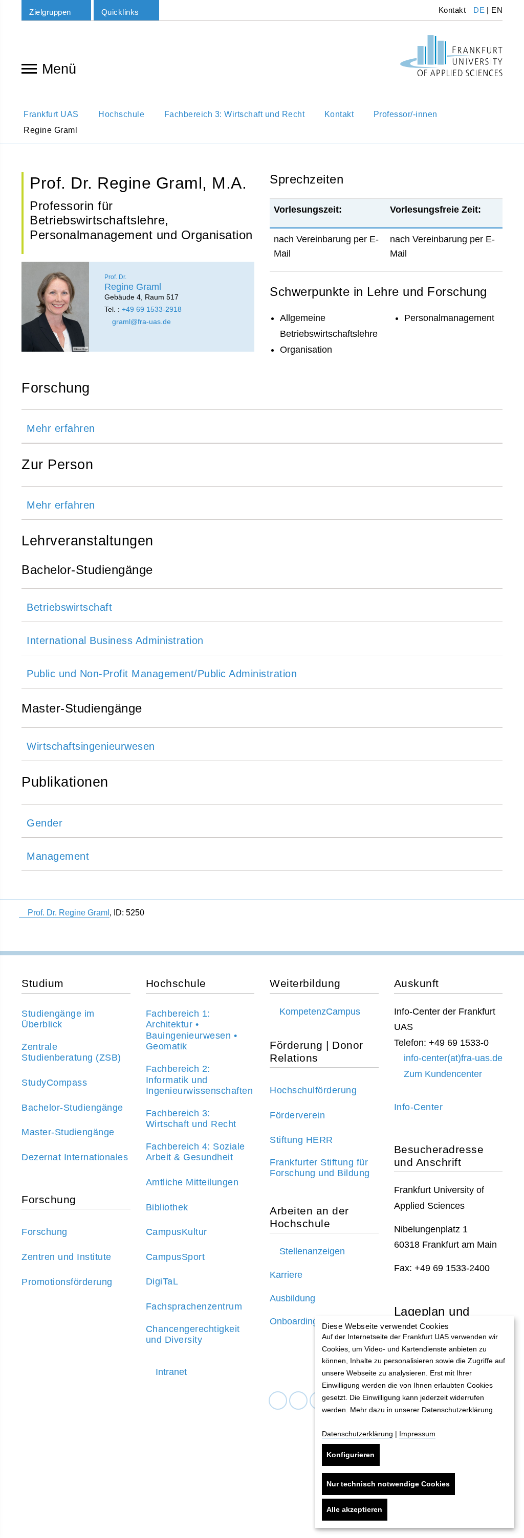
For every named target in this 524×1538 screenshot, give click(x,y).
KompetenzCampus (319, 1011)
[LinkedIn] (298, 1401)
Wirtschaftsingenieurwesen (91, 746)
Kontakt (451, 10)
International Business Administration (115, 640)
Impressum (417, 1434)
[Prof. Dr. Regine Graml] (55, 307)
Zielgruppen (50, 12)
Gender (44, 823)
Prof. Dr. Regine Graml (69, 912)
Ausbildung (292, 1298)
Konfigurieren (350, 1455)
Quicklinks (120, 12)
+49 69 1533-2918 (152, 309)
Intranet (171, 1372)
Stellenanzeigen (312, 1251)
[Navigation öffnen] (29, 68)
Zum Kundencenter (443, 1074)
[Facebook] (278, 1401)
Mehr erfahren (61, 428)
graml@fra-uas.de (140, 321)
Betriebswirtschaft (69, 607)
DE (479, 10)
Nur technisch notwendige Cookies (388, 1484)
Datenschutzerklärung (357, 1434)
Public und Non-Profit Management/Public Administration (162, 673)
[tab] (262, 426)
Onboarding (294, 1321)
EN (497, 10)
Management (58, 856)
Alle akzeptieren (354, 1509)
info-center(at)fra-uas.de (453, 1058)
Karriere (286, 1275)
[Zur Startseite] (451, 55)
